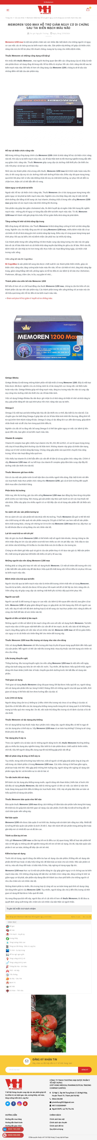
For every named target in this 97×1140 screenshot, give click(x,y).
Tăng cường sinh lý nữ (17, 958)
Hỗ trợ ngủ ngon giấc (17, 954)
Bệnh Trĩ (12, 982)
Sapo (66, 1137)
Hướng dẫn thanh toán (13, 1122)
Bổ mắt (12, 986)
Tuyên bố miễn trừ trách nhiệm (21, 909)
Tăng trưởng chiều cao (17, 942)
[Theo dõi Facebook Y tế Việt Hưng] (13, 1103)
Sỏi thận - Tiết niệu (16, 990)
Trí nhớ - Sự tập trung (17, 950)
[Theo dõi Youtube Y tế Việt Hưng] (25, 1103)
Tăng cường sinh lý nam (18, 962)
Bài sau (86, 917)
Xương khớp (14, 938)
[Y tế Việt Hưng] (44, 10)
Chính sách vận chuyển (58, 1122)
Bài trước (77, 917)
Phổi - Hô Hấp (14, 970)
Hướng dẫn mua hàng (13, 1119)
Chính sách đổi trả (56, 1126)
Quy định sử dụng (56, 1129)
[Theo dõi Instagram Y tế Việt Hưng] (19, 1103)
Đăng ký (85, 1070)
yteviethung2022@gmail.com (63, 1102)
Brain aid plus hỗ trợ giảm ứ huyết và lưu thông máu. (30, 298)
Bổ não (12, 930)
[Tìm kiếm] (83, 10)
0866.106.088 (57, 1099)
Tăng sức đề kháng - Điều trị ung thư (22, 946)
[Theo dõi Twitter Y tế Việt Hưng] (7, 1103)
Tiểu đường (14, 974)
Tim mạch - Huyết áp (17, 934)
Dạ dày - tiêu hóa (16, 978)
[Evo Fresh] (48, 1023)
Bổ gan (12, 926)
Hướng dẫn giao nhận (13, 1126)
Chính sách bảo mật (57, 1119)
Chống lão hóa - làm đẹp (18, 966)
